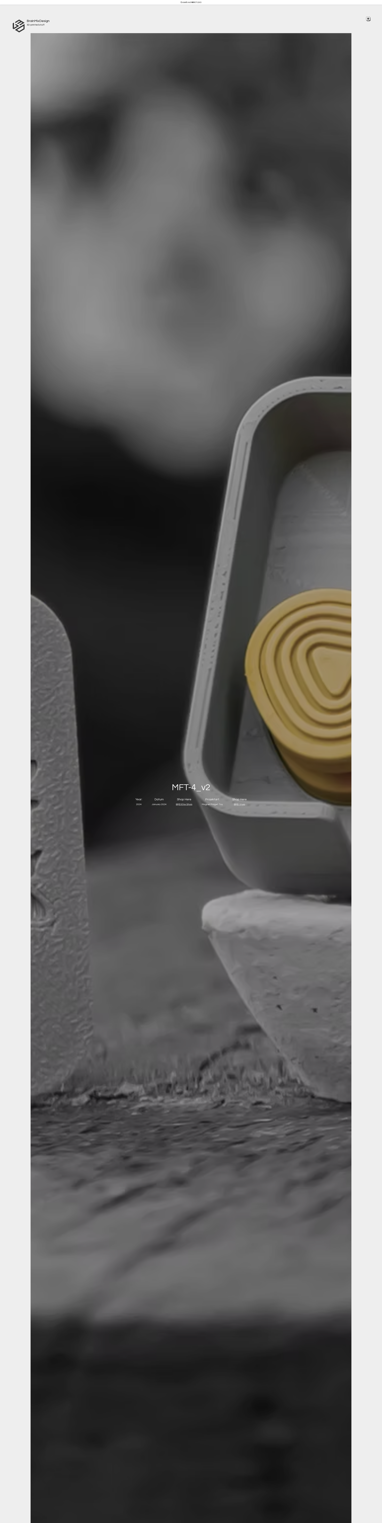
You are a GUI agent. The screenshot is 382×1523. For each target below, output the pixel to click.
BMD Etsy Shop (184, 804)
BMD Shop (239, 804)
